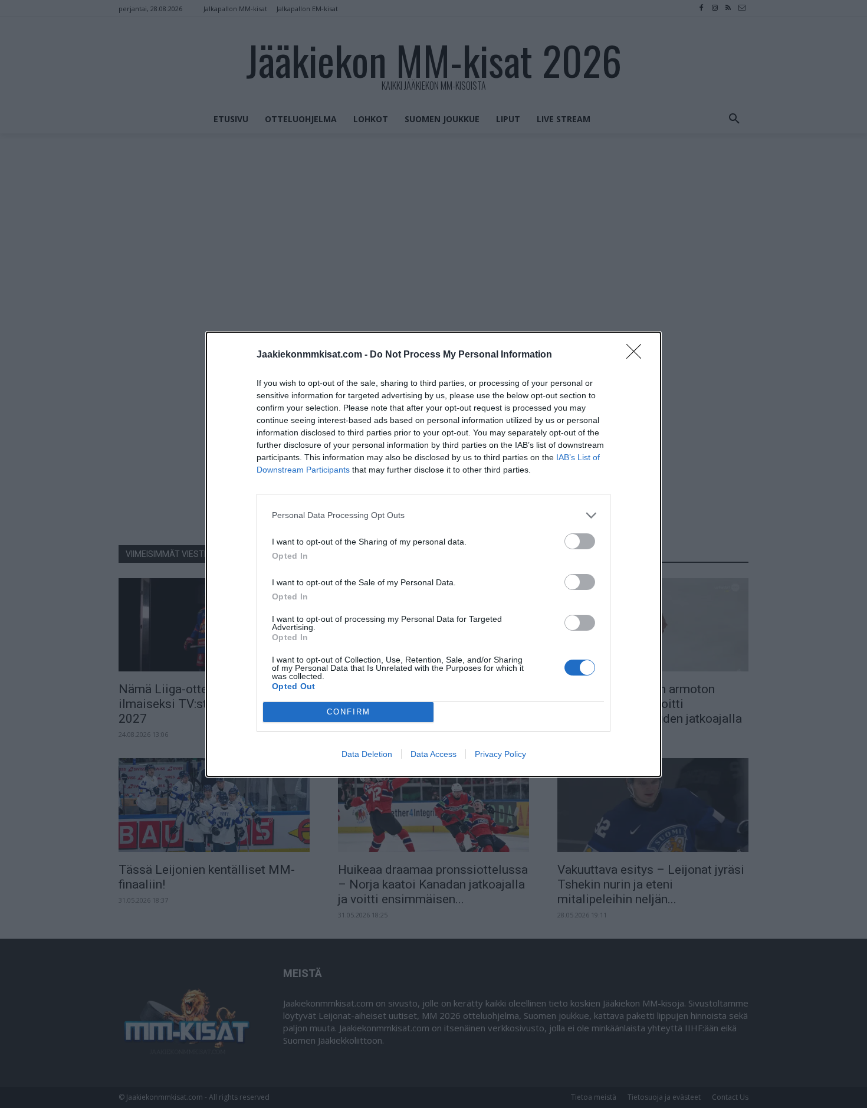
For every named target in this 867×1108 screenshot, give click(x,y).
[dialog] (433, 554)
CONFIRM (348, 711)
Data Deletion (366, 754)
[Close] (637, 355)
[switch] (579, 541)
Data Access (433, 754)
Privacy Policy (500, 754)
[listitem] (433, 515)
